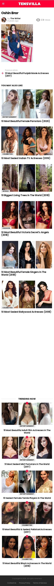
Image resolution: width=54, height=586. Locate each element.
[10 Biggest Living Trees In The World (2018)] (27, 178)
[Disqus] (27, 353)
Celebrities (8, 154)
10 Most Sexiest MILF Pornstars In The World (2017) (27, 465)
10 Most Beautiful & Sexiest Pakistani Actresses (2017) (27, 530)
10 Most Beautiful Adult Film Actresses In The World (27, 431)
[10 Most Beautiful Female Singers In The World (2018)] (27, 254)
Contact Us (11, 583)
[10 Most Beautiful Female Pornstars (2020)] (27, 103)
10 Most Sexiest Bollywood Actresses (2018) (26, 312)
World (6, 191)
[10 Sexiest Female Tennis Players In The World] (27, 482)
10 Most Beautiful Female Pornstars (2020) (25, 121)
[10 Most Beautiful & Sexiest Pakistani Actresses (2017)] (27, 513)
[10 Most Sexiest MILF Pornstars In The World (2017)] (27, 448)
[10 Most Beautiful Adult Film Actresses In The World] (27, 414)
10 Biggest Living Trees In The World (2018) (25, 195)
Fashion (6, 228)
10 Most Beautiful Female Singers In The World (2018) (23, 273)
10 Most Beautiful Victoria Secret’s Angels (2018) (25, 234)
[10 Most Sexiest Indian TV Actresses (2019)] (27, 141)
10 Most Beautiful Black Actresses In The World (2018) (27, 564)
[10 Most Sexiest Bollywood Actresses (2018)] (27, 294)
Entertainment (10, 117)
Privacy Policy (24, 583)
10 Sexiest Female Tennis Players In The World (27, 498)
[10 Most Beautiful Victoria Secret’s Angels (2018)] (27, 214)
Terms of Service (40, 583)
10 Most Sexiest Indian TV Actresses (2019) (25, 158)
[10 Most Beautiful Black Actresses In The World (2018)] (27, 547)
